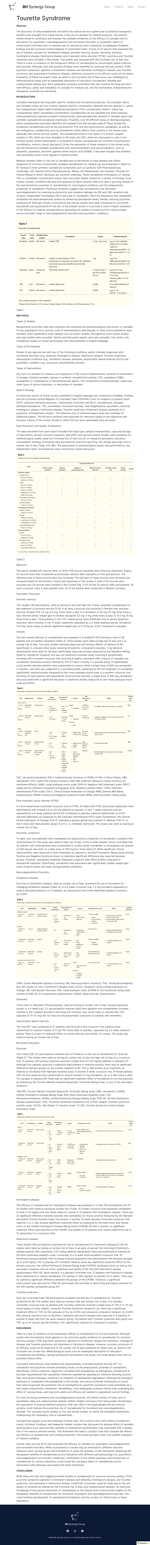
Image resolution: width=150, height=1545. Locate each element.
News (130, 7)
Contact (141, 7)
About (107, 7)
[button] (67, 1530)
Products (119, 7)
